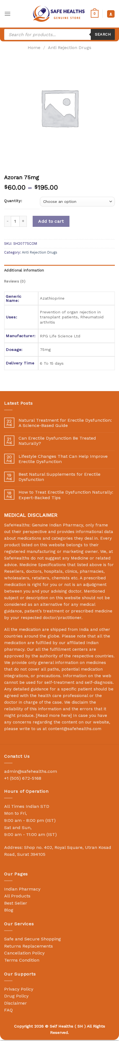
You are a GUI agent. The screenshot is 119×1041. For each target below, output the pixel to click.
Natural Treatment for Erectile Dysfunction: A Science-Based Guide (65, 423)
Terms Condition (21, 960)
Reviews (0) (14, 281)
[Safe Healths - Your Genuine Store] (59, 13)
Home (34, 47)
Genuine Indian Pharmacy (57, 525)
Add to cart (51, 221)
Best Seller (15, 903)
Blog (8, 910)
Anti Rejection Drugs (69, 47)
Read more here (53, 715)
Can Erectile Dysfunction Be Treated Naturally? (57, 440)
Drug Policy (16, 996)
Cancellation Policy (24, 953)
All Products (17, 896)
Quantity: (13, 201)
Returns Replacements (28, 946)
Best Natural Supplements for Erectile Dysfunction (59, 477)
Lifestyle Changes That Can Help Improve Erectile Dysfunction (63, 459)
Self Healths (61, 1026)
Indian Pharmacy (22, 889)
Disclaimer (15, 1003)
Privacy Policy (18, 989)
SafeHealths (16, 558)
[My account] (111, 14)
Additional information (24, 270)
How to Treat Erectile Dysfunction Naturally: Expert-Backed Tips (66, 494)
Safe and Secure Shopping (32, 939)
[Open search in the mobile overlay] (59, 34)
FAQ (8, 1010)
